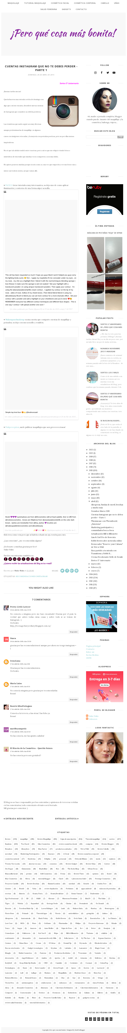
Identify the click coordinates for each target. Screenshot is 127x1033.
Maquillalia (62, 973)
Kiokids (8, 998)
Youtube (98, 953)
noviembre (96, 477)
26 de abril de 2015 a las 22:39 (20, 610)
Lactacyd (100, 968)
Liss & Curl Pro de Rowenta (103, 537)
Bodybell (8, 963)
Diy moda (83, 943)
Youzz (7, 928)
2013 (91, 577)
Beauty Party (38, 894)
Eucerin (8, 908)
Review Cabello (103, 849)
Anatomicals (26, 918)
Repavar (72, 998)
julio (93, 491)
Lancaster (83, 948)
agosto (94, 487)
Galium (87, 993)
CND (46, 963)
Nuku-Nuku (93, 716)
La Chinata (112, 918)
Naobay (94, 908)
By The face (85, 938)
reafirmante (9, 938)
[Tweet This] (62, 571)
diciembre (95, 474)
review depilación (51, 889)
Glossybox (25, 849)
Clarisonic (109, 988)
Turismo (89, 933)
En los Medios (92, 655)
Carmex (8, 943)
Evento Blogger (108, 844)
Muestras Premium (69, 899)
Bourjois (107, 928)
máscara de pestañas (107, 889)
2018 (91, 460)
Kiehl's (113, 993)
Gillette (100, 993)
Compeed (8, 993)
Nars (34, 923)
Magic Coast (100, 948)
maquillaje (24, 839)
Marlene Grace (80, 973)
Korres (86, 968)
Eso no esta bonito (12, 948)
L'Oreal (66, 854)
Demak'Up (67, 943)
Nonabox (8, 849)
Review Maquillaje (44, 839)
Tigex (7, 903)
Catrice (107, 864)
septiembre (96, 484)
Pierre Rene (9, 913)
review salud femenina (13, 1003)
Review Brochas (33, 884)
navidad (72, 884)
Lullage (34, 973)
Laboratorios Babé (79, 879)
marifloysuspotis (18, 728)
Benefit (86, 884)
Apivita (57, 958)
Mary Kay (97, 973)
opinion (95, 874)
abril (93, 501)
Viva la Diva (9, 983)
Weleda (20, 903)
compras (89, 844)
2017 (91, 463)
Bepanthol (35, 903)
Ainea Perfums (98, 983)
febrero (94, 567)
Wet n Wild (84, 849)
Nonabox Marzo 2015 (100, 511)
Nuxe (34, 998)
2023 (91, 449)
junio (93, 494)
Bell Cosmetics (46, 874)
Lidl (21, 973)
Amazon (33, 928)
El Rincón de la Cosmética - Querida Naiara (31, 748)
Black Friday (43, 918)
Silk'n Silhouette (72, 933)
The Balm (101, 899)
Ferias (62, 874)
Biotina (112, 958)
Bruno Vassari (76, 894)
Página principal (93, 646)
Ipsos (73, 968)
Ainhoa (104, 913)
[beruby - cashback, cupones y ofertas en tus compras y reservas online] (104, 214)
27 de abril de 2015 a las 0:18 (20, 664)
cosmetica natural (12, 859)
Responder (74, 632)
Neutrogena (109, 908)
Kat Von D (42, 933)
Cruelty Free (102, 884)
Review (7, 839)
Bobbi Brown (61, 918)
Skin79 (87, 899)
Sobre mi (90, 652)
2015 (91, 470)
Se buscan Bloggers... (110, 420)
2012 (91, 581)
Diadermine (94, 894)
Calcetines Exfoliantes (64, 988)
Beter (93, 928)
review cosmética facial (68, 844)
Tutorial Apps (41, 913)
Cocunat (89, 963)
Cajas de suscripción (68, 839)
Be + (81, 928)
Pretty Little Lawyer (20, 607)
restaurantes (80, 983)
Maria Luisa (16, 683)
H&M (38, 899)
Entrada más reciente (19, 818)
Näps (56, 933)
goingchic (90, 913)
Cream (38, 943)
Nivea (27, 879)
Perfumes (69, 889)
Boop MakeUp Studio (28, 963)
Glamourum (26, 869)
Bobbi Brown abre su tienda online (106, 541)
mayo (93, 498)
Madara (47, 973)
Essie (25, 968)
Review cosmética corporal (88, 854)
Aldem (113, 983)
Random (8, 844)
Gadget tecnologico (35, 948)
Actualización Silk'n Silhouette (104, 534)
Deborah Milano (81, 859)
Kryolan (54, 948)
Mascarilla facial (11, 874)
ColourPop (104, 963)
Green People (58, 968)
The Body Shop (73, 869)
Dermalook (83, 903)
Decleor (42, 993)
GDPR (88, 658)
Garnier (8, 889)
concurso (53, 864)
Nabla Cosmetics (25, 953)
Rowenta (86, 978)
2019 (91, 456)
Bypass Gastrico (104, 938)
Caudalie (59, 963)
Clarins (68, 903)
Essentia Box (95, 918)
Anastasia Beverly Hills (47, 938)
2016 (91, 467)
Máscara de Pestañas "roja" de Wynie (104, 233)
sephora (112, 859)
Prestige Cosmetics (102, 879)
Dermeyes (56, 993)
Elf (27, 899)
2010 (91, 588)
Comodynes (9, 933)
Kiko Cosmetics (44, 844)
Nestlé (21, 889)
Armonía (83, 958)
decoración (9, 958)
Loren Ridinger (47, 908)
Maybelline (43, 869)
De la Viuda (78, 918)
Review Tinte (79, 874)
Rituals (114, 923)
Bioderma (31, 859)
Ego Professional (11, 899)
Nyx (57, 869)
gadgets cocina (89, 998)
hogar (20, 928)
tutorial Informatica (37, 1003)
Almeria (22, 894)
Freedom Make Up (26, 908)
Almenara (44, 988)
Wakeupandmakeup (14, 319)
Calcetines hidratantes (89, 988)
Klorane (51, 899)
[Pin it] (77, 571)
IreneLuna (15, 661)
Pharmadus (63, 923)
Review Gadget (71, 864)
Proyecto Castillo (11, 884)
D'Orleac (52, 943)
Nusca (13, 638)
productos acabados (64, 849)
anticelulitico (73, 913)
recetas (8, 894)
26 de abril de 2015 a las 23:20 (20, 641)
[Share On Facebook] (67, 571)
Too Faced (25, 844)
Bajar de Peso (67, 928)
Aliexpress (9, 918)
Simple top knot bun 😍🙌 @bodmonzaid (21, 412)
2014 (91, 574)
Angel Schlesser (28, 958)
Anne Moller (48, 928)
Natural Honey (30, 978)
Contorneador (25, 993)
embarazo (63, 983)
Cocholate (74, 963)
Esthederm (72, 993)
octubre (94, 480)
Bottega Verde (52, 903)
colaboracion (46, 983)
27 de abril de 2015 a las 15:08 (20, 751)
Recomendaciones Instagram (32, 576)
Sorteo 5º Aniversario (100, 560)
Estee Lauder (40, 968)
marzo (94, 564)
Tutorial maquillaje (93, 839)
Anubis (44, 958)
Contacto (90, 649)
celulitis (104, 933)
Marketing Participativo (30, 854)
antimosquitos (27, 983)
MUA (22, 923)
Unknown (93, 719)
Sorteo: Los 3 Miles (109, 372)
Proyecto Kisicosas (96, 923)
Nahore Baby (78, 908)
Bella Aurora (68, 938)
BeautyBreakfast (57, 894)
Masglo (8, 953)
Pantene (43, 953)
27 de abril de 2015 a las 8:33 (20, 686)
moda (98, 859)
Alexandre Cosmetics (25, 988)
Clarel (61, 879)
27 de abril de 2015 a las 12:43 (20, 732)
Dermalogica (10, 968)
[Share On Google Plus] (72, 571)
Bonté (109, 874)
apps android (86, 889)
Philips (78, 923)
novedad (8, 854)
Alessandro (26, 938)
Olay (62, 978)
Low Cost (9, 923)
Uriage (100, 978)
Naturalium (48, 978)
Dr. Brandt (100, 903)
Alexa (7, 988)
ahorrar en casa (35, 864)
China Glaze (23, 943)
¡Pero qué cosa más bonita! (57, 1030)
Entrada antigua (66, 818)
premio (29, 874)
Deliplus (47, 859)
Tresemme (82, 953)
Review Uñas (90, 864)
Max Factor (42, 849)
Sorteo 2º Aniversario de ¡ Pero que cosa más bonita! (111, 327)
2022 (91, 453)
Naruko (21, 998)
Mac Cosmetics (11, 879)
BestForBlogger (80, 1030)
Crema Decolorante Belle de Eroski (107, 557)
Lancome (8, 973)
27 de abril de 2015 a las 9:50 (20, 709)
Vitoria (57, 913)
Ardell (70, 958)
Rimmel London (54, 884)
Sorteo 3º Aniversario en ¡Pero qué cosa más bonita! (111, 396)
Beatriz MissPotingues (21, 706)
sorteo (112, 839)
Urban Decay (93, 869)
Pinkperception (12, 427)
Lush (63, 908)
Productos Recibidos (62, 953)
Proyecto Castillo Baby (52, 998)
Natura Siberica (11, 978)
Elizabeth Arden (101, 943)
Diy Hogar (9, 869)
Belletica (98, 958)
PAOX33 (9, 185)
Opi (73, 978)
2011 (90, 584)
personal (62, 859)
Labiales (68, 948)
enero (94, 571)
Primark (25, 913)
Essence (51, 854)
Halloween (26, 933)
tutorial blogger (44, 879)
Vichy (34, 889)
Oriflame (47, 923)
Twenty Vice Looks (12, 864)
